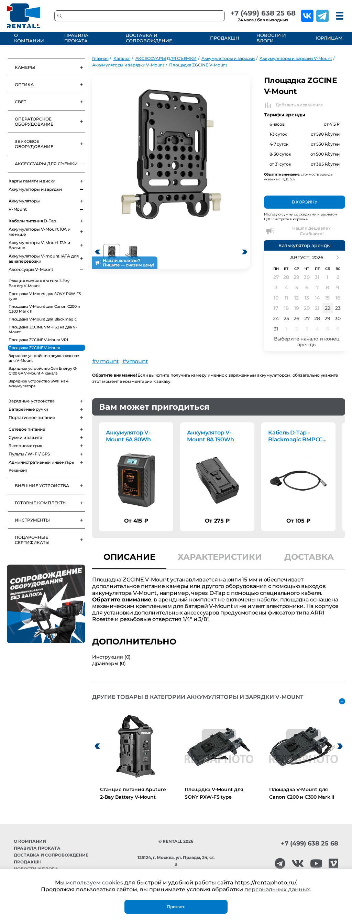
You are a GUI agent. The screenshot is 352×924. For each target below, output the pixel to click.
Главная (100, 58)
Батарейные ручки (28, 409)
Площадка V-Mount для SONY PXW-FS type (45, 296)
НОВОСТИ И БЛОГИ (271, 37)
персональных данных (277, 889)
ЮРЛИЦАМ (328, 38)
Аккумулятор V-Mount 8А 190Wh (210, 436)
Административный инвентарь (41, 462)
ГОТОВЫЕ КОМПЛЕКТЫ (41, 502)
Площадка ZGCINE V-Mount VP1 (38, 339)
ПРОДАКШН (223, 38)
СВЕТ (20, 101)
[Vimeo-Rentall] (333, 863)
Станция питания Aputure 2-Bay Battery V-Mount (39, 283)
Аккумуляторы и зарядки (35, 189)
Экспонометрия (25, 445)
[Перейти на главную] (24, 15)
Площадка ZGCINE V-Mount (34, 347)
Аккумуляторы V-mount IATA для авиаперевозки (44, 258)
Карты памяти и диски (32, 180)
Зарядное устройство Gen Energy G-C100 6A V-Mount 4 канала (43, 371)
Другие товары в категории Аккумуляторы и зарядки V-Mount (198, 697)
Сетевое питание (27, 429)
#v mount (105, 361)
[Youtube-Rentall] (316, 863)
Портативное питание (32, 417)
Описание (129, 557)
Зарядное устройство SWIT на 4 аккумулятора (38, 383)
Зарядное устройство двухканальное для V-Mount (44, 358)
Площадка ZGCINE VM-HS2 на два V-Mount (43, 329)
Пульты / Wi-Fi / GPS (29, 453)
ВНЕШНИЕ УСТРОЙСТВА (42, 485)
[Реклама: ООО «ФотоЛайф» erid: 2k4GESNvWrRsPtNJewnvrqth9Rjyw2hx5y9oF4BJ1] (46, 604)
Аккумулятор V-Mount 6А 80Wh (128, 436)
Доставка (309, 557)
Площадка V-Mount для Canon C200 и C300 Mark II (44, 309)
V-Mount (17, 209)
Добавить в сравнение (299, 104)
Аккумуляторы (24, 200)
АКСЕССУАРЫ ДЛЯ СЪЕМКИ (46, 163)
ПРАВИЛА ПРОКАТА (76, 37)
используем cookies (94, 882)
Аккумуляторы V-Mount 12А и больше (39, 245)
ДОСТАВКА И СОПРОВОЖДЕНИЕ (149, 37)
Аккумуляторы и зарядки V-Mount (296, 58)
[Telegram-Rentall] (280, 863)
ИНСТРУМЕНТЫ (32, 520)
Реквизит (18, 470)
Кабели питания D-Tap (32, 220)
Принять (176, 906)
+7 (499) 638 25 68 (263, 13)
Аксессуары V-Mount (31, 269)
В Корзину (304, 201)
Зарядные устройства (31, 400)
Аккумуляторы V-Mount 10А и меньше (39, 232)
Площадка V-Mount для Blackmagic (43, 319)
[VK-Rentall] (298, 863)
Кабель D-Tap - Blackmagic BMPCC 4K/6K (295, 439)
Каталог (121, 58)
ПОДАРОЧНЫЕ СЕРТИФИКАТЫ (32, 540)
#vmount (135, 361)
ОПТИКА (24, 84)
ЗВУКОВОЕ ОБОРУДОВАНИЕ (34, 144)
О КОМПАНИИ (29, 37)
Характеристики (220, 557)
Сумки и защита (25, 437)
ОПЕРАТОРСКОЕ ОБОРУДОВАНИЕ (34, 121)
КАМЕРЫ (25, 67)
